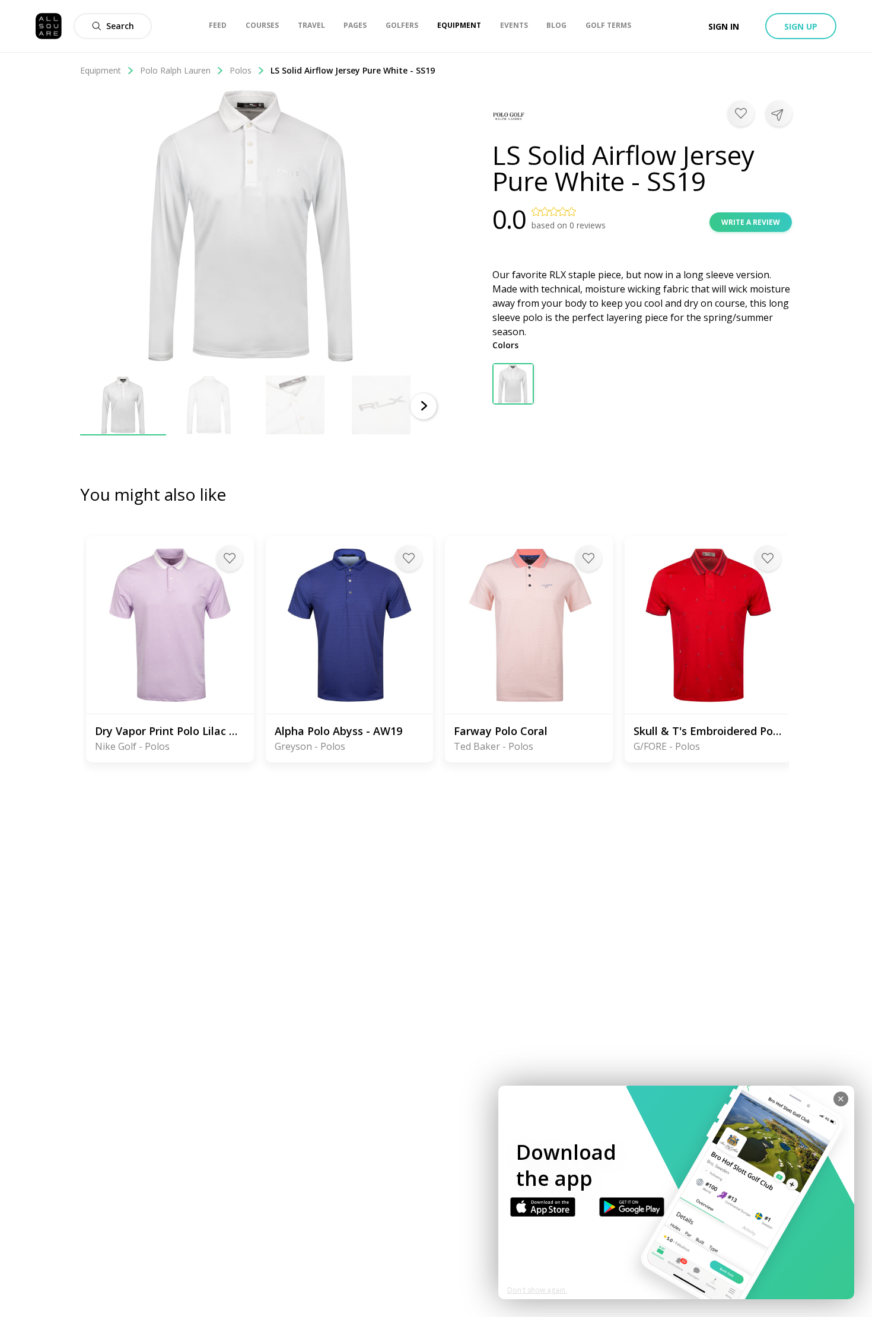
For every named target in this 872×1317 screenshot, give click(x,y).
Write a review (750, 222)
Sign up (800, 26)
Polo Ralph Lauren (175, 70)
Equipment (100, 70)
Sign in (723, 26)
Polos (241, 70)
